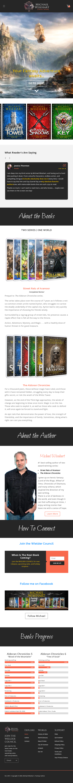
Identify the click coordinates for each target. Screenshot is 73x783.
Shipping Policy (59, 745)
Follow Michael (36, 615)
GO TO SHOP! (36, 83)
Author (27, 738)
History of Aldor (43, 734)
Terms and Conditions (58, 753)
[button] (4, 6)
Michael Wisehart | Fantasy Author (34, 776)
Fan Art (40, 752)
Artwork (40, 748)
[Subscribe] (16, 760)
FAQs (56, 734)
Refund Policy (59, 741)
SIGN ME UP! (57, 563)
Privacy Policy (59, 748)
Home (26, 734)
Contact (27, 741)
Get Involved (59, 738)
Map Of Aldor (42, 741)
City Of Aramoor (43, 745)
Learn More (52, 513)
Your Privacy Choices (61, 757)
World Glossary (43, 738)
